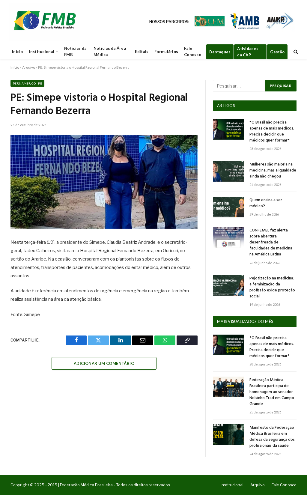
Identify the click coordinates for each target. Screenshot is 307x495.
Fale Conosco (192, 51)
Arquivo (28, 67)
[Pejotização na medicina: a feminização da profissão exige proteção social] (228, 285)
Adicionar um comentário (104, 363)
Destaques (220, 51)
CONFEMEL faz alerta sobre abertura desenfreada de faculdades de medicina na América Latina (270, 243)
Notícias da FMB (75, 51)
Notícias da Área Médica (110, 51)
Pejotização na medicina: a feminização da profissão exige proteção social (272, 288)
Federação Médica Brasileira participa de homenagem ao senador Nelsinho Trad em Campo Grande (271, 392)
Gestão (277, 51)
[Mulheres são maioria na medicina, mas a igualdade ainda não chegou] (228, 171)
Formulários (166, 51)
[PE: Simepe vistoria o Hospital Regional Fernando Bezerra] (104, 182)
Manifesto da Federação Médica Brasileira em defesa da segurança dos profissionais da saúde (272, 437)
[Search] (295, 51)
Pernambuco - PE (27, 83)
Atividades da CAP (247, 51)
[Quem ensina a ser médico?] (228, 207)
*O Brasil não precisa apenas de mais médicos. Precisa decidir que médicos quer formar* (271, 132)
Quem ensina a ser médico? (265, 203)
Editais (141, 51)
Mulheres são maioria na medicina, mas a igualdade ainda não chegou (272, 171)
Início (17, 51)
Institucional (41, 51)
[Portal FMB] (44, 22)
